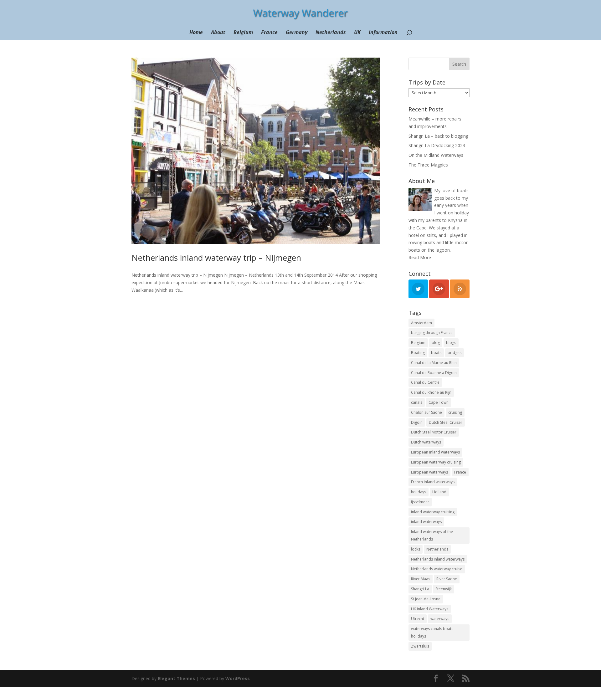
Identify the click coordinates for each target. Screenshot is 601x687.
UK (357, 33)
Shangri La (420, 589)
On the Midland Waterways (435, 155)
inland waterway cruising (433, 512)
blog (436, 342)
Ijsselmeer (420, 502)
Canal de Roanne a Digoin (434, 372)
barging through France (432, 332)
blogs (451, 342)
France (269, 33)
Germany (296, 33)
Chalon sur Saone (426, 412)
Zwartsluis (420, 646)
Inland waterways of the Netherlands (432, 535)
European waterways (429, 472)
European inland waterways (435, 452)
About (218, 33)
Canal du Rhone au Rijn (431, 392)
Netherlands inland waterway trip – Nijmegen (216, 257)
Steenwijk (443, 589)
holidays (418, 492)
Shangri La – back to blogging (438, 136)
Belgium (243, 33)
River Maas (420, 579)
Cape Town (439, 402)
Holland (439, 492)
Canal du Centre (425, 382)
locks (415, 549)
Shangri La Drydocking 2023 (436, 145)
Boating (418, 352)
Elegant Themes (176, 678)
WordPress (237, 678)
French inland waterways (433, 481)
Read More (419, 257)
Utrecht (417, 618)
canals (416, 402)
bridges (454, 352)
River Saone (446, 579)
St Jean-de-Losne (425, 599)
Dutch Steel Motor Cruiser (433, 432)
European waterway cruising (436, 462)
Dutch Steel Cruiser (445, 422)
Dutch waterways (426, 442)
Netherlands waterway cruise (436, 569)
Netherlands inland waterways (438, 559)
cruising (455, 412)
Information (383, 33)
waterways (439, 618)
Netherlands (331, 33)
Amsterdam (421, 323)
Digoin (417, 422)
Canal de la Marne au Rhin (434, 362)
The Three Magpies (428, 165)
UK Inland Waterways (429, 609)
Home (196, 33)
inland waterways (426, 521)
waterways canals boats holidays (432, 632)
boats (436, 352)
